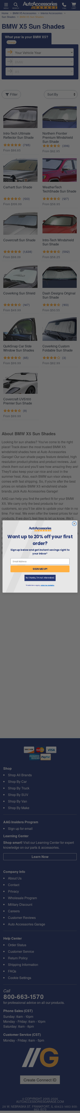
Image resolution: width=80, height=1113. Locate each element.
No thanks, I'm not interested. (40, 577)
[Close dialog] (74, 523)
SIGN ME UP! (40, 569)
